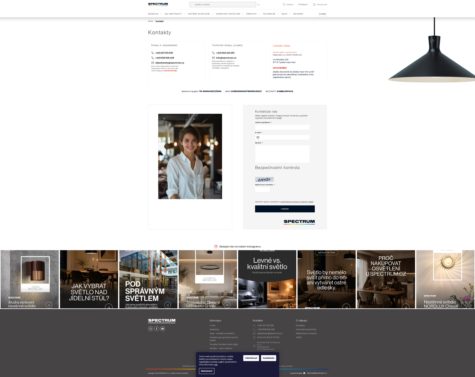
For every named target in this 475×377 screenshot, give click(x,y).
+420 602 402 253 (225, 52)
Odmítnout (251, 358)
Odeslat (285, 208)
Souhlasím (268, 358)
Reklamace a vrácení (306, 333)
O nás (212, 325)
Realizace (214, 329)
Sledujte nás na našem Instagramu (240, 246)
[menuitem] (155, 14)
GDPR (299, 337)
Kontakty (322, 14)
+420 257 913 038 (164, 52)
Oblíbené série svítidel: (193, 366)
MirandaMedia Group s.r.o (317, 373)
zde (215, 364)
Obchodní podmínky (306, 329)
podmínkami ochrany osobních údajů (297, 202)
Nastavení (206, 371)
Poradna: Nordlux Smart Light (224, 344)
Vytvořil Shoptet (296, 373)
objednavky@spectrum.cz (169, 62)
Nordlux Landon (285, 366)
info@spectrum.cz (226, 57)
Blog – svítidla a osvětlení (222, 333)
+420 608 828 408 (164, 57)
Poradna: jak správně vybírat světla (224, 339)
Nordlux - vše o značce (221, 348)
